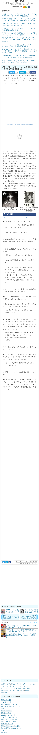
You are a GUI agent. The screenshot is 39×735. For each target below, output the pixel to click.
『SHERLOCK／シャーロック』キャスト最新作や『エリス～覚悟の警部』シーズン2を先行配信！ (18, 56)
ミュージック (25, 562)
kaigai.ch (4, 732)
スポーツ (15, 686)
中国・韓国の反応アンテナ (10, 719)
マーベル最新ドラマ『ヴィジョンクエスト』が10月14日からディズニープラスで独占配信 (19, 61)
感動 (18, 690)
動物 (28, 688)
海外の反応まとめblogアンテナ (11, 728)
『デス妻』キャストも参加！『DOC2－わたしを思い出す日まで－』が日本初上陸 (18, 24)
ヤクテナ (4, 730)
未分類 (27, 690)
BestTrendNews (6, 711)
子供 (14, 690)
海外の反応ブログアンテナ (10, 704)
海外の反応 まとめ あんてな (10, 726)
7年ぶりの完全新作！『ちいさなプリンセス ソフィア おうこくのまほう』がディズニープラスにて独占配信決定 (19, 39)
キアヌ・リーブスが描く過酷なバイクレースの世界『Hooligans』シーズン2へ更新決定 (18, 34)
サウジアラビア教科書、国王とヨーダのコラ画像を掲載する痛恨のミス (31, 611)
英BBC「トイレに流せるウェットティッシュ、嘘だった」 (12, 611)
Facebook (33, 72)
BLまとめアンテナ (7, 724)
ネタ (28, 686)
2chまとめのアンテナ (8, 715)
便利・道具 (22, 688)
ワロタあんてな (6, 700)
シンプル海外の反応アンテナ (10, 717)
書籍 (22, 690)
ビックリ (4, 688)
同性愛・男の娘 (6, 690)
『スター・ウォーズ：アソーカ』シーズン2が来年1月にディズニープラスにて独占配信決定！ (19, 15)
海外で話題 (33, 562)
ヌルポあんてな (6, 702)
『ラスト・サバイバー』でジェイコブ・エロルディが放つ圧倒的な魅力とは (18, 29)
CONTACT (18, 7)
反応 (17, 72)
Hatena (22, 72)
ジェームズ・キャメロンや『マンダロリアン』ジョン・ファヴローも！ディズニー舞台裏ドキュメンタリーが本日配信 (18, 50)
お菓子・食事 (5, 684)
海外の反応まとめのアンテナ (10, 706)
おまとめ (4, 708)
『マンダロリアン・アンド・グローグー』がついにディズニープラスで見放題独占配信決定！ (18, 45)
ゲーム (32, 684)
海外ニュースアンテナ (8, 721)
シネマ (3, 686)
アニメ (13, 684)
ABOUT (12, 7)
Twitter (12, 72)
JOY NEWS (19, 1)
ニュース (18, 562)
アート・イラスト (22, 684)
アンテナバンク (6, 713)
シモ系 (9, 686)
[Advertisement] (19, 103)
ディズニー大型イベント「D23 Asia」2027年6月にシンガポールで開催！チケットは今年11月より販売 (18, 19)
